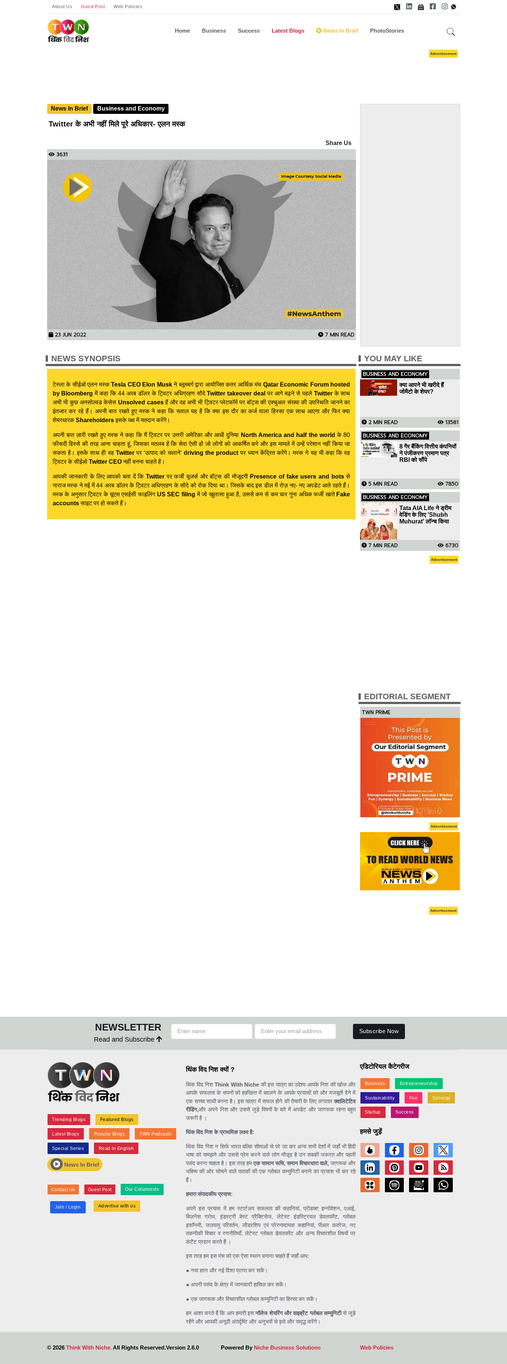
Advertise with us (117, 1206)
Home (182, 30)
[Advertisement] (265, 69)
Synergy (441, 1098)
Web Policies (128, 6)
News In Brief (69, 108)
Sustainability (380, 1098)
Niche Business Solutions (287, 1347)
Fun (413, 1098)
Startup (373, 1112)
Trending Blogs (68, 1119)
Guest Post (93, 6)
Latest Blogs (288, 30)
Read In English (116, 1148)
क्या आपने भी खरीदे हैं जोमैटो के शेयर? (421, 388)
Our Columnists (142, 1189)
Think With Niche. (89, 1347)
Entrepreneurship (419, 1083)
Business (214, 30)
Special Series (68, 1148)
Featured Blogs (117, 1119)
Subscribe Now (379, 1031)
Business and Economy (131, 108)
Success (249, 30)
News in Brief (340, 30)
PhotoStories (387, 30)
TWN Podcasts (155, 1134)
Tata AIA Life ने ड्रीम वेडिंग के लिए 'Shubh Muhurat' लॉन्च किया (425, 515)
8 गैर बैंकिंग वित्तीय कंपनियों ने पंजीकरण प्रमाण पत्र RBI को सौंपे (428, 453)
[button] (450, 32)
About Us (62, 6)
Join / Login (68, 1207)
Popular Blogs (109, 1134)
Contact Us (63, 1189)
